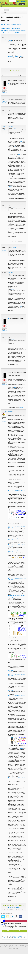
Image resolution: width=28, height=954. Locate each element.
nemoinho (5, 411)
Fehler (17, 485)
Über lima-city (7, 946)
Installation (12, 469)
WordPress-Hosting (5, 4)
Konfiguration (16, 573)
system (13, 32)
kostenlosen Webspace (4, 93)
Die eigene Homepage (16, 24)
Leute (13, 227)
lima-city (3, 24)
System (13, 219)
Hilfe (1, 6)
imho (4, 78)
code (2, 28)
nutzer (21, 30)
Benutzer (11, 10)
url (20, 33)
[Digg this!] (8, 919)
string (11, 32)
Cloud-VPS (16, 4)
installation (4, 30)
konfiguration (11, 30)
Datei (15, 146)
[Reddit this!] (17, 919)
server (5, 32)
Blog (12, 946)
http (18, 28)
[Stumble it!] (12, 919)
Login (18, 1)
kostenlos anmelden (14, 73)
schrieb (14, 128)
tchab (4, 97)
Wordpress (10, 186)
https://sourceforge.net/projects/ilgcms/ (16, 56)
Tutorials (5, 12)
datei (5, 28)
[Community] (3, 9)
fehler (15, 28)
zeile (22, 32)
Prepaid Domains (16, 937)
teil (16, 32)
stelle (8, 32)
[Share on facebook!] (21, 919)
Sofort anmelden (20, 925)
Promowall (17, 10)
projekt (2, 32)
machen (18, 30)
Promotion (3, 26)
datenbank (10, 28)
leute (15, 30)
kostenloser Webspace (5, 2)
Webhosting (3, 945)
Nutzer (23, 398)
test (18, 32)
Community (22, 4)
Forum (6, 10)
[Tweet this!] (3, 919)
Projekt (11, 57)
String (16, 503)
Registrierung (23, 1)
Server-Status (15, 948)
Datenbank (10, 40)
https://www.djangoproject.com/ (17, 261)
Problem (17, 453)
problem (24, 30)
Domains (11, 4)
